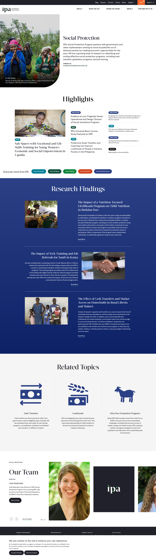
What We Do (94, 9)
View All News (54, 171)
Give (141, 2)
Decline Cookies (31, 553)
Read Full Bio (15, 500)
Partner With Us (145, 9)
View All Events (85, 171)
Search (149, 2)
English (130, 2)
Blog (96, 2)
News (124, 2)
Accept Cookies (16, 553)
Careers (103, 2)
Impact (130, 9)
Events (118, 2)
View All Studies (39, 171)
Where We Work (113, 9)
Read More (81, 239)
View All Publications (103, 171)
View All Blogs (69, 171)
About (80, 9)
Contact (110, 2)
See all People (27, 519)
